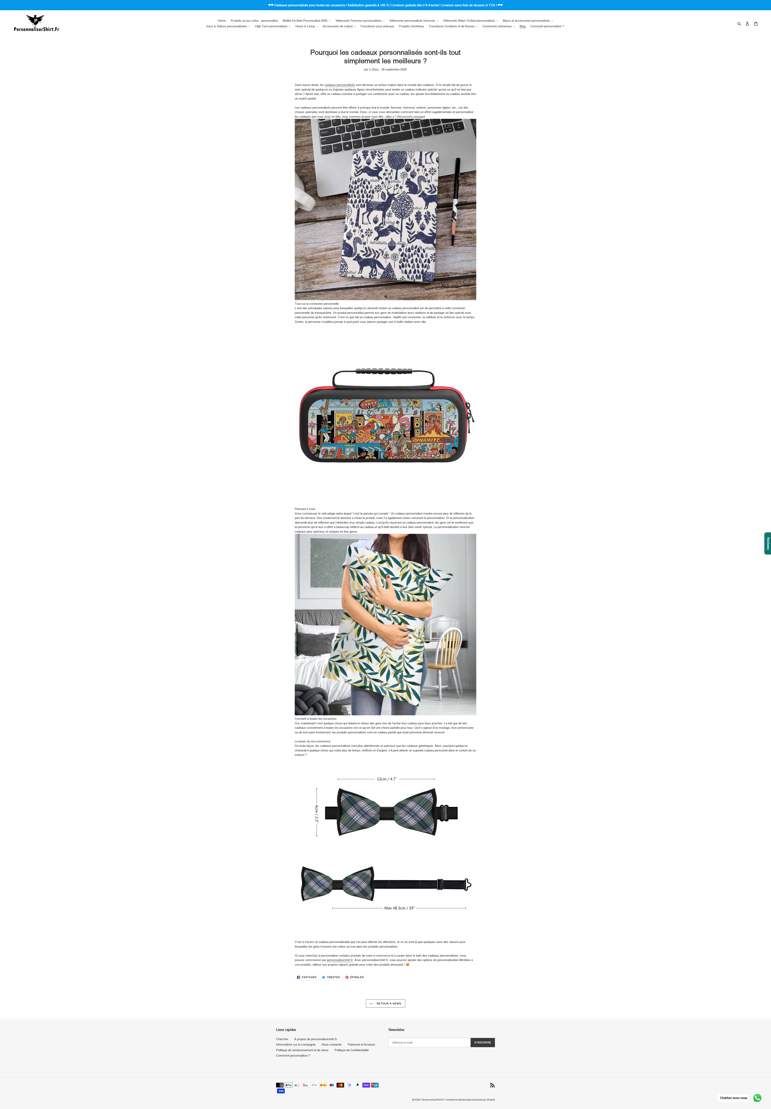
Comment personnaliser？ (293, 1055)
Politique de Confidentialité (352, 1050)
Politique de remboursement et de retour (302, 1050)
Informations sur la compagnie (296, 1044)
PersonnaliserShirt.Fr (433, 1099)
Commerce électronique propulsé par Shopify (470, 1099)
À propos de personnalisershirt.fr (315, 1039)
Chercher (282, 1039)
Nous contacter (332, 1044)
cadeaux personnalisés (340, 85)
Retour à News (389, 1003)
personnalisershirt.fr (340, 960)
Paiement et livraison (361, 1044)
